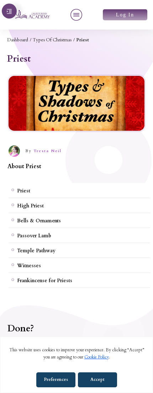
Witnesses (29, 265)
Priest (23, 190)
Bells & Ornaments (39, 220)
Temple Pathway (36, 250)
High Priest (30, 205)
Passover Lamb (34, 235)
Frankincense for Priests (44, 280)
